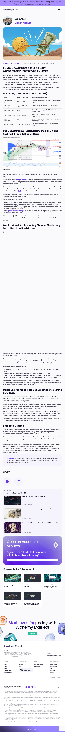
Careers (51, 672)
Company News (53, 666)
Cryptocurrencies (8, 672)
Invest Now (32, 633)
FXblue (21, 664)
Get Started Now (31, 729)
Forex (5, 664)
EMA (19, 191)
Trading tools (23, 661)
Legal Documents (38, 664)
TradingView (22, 668)
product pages (15, 656)
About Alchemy (53, 664)
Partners (52, 681)
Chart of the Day (11, 63)
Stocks (5, 668)
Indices (5, 666)
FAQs (51, 668)
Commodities (7, 670)
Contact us (52, 670)
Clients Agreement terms (41, 721)
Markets (6, 661)
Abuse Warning (37, 666)
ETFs (5, 674)
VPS (20, 666)
